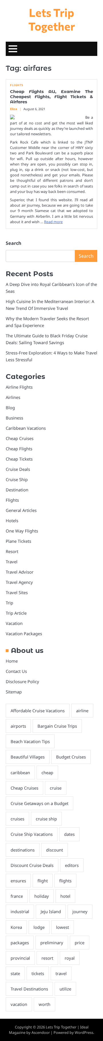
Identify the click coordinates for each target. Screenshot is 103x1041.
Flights (16, 85)
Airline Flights (19, 387)
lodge (39, 927)
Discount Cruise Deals (32, 865)
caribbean (20, 772)
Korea (16, 927)
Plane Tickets (18, 541)
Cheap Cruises (19, 438)
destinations (23, 850)
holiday (41, 896)
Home (12, 661)
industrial (20, 911)
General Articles (21, 510)
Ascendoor (40, 1032)
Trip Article (16, 613)
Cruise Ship (17, 479)
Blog (10, 407)
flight (42, 880)
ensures (18, 880)
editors (72, 865)
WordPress (84, 1032)
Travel (11, 561)
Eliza (13, 109)
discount (54, 850)
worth (44, 1004)
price (79, 942)
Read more (53, 221)
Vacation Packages (24, 633)
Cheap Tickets (19, 459)
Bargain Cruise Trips (57, 726)
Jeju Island (51, 911)
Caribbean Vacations (26, 428)
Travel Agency (19, 582)
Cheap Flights (19, 448)
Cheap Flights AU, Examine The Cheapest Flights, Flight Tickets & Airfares (51, 96)
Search (13, 243)
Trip (9, 603)
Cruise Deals (18, 469)
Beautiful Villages (28, 757)
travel (61, 973)
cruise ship (46, 819)
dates (69, 834)
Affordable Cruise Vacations (38, 710)
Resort (12, 551)
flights (65, 880)
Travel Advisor (19, 572)
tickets (37, 973)
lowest (62, 927)
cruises (17, 819)
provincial (20, 958)
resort (47, 958)
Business (14, 418)
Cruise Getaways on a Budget (39, 803)
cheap (47, 772)
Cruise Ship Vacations (32, 834)
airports (18, 726)
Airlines (13, 397)
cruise (56, 788)
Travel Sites (17, 592)
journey (80, 911)
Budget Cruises (71, 757)
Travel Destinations (29, 989)
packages (20, 942)
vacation (19, 1004)
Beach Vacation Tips (30, 741)
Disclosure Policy (22, 681)
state (15, 973)
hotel (65, 896)
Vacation (14, 623)
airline (82, 710)
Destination (17, 490)
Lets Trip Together (51, 19)
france (17, 896)
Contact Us (16, 671)
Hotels (12, 520)
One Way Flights (22, 531)
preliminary (51, 942)
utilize (65, 989)
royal (70, 958)
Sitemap (14, 692)
